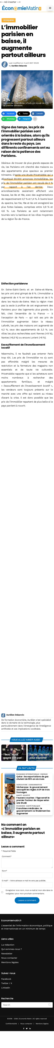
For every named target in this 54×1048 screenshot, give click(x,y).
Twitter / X (6, 983)
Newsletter (6, 953)
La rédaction (7, 945)
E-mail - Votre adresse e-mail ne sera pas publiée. (24, 881)
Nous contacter (9, 958)
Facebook (6, 979)
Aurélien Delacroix (15, 715)
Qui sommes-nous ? (11, 949)
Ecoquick (8, 20)
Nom (4, 871)
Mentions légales (9, 962)
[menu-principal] (50, 8)
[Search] (50, 1004)
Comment (7, 856)
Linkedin (5, 987)
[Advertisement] (27, 252)
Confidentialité (11, 1024)
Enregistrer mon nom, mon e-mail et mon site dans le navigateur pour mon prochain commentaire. (29, 891)
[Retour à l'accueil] (21, 8)
